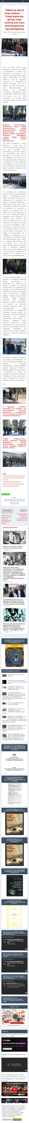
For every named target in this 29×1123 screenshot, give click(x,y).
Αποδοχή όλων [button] (17, 1119)
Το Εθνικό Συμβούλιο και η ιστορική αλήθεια (16, 703)
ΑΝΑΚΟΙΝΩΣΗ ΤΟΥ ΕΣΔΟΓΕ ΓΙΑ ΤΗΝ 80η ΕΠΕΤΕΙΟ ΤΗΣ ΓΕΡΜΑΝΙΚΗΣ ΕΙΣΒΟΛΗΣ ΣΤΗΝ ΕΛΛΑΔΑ (13, 711)
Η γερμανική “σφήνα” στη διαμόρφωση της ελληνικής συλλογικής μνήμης (16, 688)
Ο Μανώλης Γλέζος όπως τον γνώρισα (16, 675)
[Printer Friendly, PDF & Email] (5, 494)
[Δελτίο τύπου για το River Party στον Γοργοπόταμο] (14, 537)
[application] (14, 943)
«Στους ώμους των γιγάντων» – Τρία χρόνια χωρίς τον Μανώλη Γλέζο (17, 682)
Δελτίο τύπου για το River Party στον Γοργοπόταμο (13, 547)
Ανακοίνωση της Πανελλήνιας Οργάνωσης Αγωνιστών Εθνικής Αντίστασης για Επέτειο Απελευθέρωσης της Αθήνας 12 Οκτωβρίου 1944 (14, 627)
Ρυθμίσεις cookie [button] (7, 1119)
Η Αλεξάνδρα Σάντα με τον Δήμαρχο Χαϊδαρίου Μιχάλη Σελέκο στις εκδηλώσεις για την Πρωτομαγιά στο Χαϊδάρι (14, 602)
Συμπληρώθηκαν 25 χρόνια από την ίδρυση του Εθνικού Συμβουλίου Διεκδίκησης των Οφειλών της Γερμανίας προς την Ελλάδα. (14, 728)
